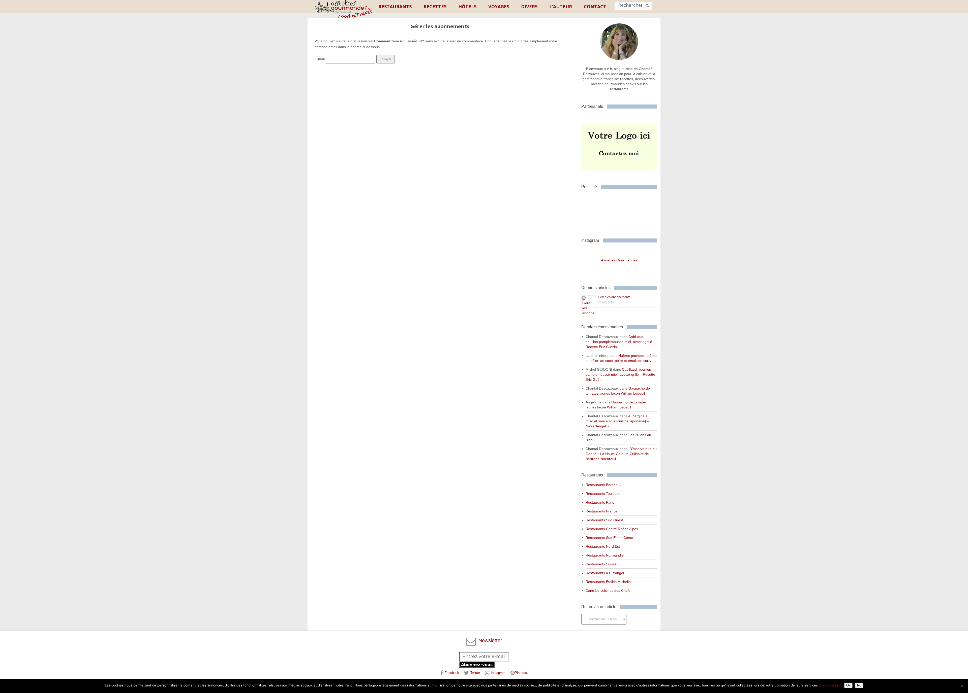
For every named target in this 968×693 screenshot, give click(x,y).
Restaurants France (601, 511)
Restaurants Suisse (601, 564)
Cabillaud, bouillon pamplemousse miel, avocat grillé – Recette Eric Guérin (620, 342)
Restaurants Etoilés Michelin (608, 582)
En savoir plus (831, 685)
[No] (961, 685)
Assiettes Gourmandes (619, 260)
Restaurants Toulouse (603, 494)
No (859, 685)
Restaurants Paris (600, 502)
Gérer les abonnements (614, 297)
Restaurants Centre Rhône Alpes (612, 529)
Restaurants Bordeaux (603, 485)
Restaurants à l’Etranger (605, 573)
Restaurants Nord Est (603, 546)
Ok (848, 685)
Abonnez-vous (477, 664)
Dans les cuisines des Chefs (608, 590)
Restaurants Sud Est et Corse (609, 538)
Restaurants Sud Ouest (604, 520)
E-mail (320, 59)
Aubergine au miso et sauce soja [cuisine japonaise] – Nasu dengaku (618, 421)
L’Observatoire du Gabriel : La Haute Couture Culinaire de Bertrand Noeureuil (621, 454)
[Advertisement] (621, 211)
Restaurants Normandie (605, 555)
